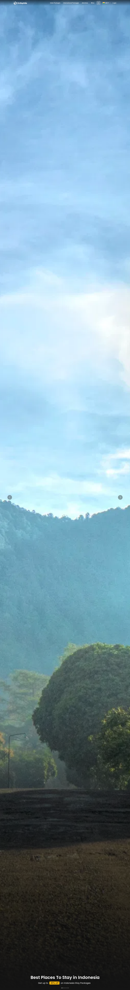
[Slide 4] (68, 988)
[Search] (98, 3)
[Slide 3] (66, 988)
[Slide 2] (64, 988)
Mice (92, 3)
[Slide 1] (62, 988)
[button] (10, 497)
